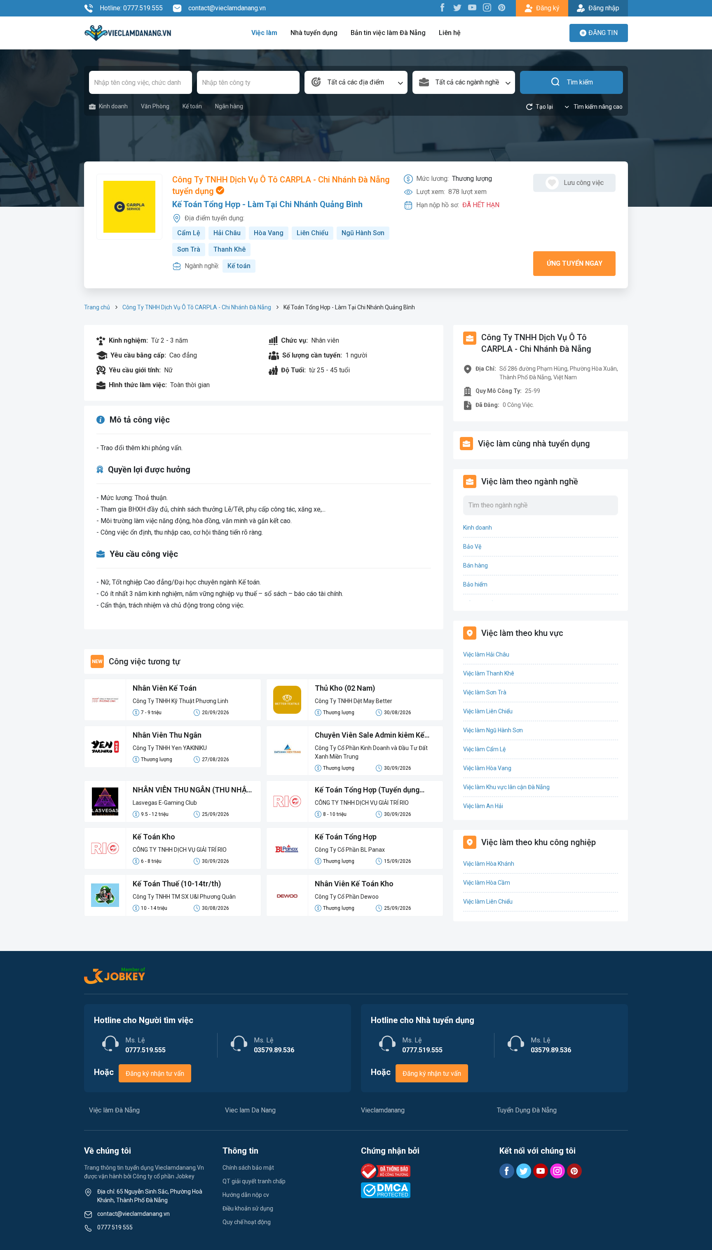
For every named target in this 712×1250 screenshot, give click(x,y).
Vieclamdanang (383, 1110)
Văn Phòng (155, 106)
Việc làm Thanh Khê (488, 673)
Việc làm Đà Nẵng (114, 1110)
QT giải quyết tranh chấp (254, 1181)
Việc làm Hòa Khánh (488, 863)
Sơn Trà (188, 249)
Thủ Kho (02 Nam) (345, 688)
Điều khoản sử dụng (247, 1208)
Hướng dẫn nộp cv (245, 1195)
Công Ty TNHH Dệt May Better (353, 701)
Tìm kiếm (580, 82)
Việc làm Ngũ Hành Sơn (493, 730)
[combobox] (356, 82)
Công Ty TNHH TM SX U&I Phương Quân (184, 896)
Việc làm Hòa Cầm (486, 882)
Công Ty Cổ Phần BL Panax (350, 849)
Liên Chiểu (312, 233)
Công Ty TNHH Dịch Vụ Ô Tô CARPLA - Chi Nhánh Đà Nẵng (196, 307)
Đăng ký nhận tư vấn (155, 1073)
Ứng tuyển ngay (574, 263)
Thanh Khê (229, 249)
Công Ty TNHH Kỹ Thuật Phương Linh (180, 701)
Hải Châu (227, 233)
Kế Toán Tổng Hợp (346, 836)
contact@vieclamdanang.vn (227, 8)
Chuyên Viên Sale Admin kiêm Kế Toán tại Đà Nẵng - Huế (369, 736)
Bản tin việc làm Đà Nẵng (388, 33)
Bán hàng (475, 565)
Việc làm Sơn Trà (484, 692)
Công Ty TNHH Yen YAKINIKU (170, 748)
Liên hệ (450, 33)
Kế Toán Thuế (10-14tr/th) (177, 883)
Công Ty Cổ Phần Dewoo (347, 896)
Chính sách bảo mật (248, 1167)
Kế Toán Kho (154, 836)
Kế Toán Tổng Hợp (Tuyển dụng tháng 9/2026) (367, 790)
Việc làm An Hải (483, 806)
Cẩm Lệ (188, 233)
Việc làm (264, 33)
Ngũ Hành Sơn (363, 233)
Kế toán (192, 106)
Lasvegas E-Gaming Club (165, 802)
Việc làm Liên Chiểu (488, 711)
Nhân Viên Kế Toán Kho (354, 883)
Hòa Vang (268, 233)
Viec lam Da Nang (250, 1110)
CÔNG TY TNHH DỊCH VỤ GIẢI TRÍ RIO (362, 802)
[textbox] (356, 82)
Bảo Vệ (472, 546)
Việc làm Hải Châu (486, 654)
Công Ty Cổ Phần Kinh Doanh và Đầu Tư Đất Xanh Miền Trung (371, 752)
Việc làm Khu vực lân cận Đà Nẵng (506, 787)
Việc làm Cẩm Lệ (484, 749)
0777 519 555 (115, 1227)
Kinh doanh (113, 106)
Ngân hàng (229, 106)
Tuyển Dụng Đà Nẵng (527, 1110)
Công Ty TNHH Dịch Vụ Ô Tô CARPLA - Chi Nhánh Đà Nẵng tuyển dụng (281, 185)
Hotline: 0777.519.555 (131, 8)
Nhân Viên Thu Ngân (167, 735)
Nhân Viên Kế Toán (165, 688)
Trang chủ (97, 307)
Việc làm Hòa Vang (487, 768)
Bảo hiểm (475, 584)
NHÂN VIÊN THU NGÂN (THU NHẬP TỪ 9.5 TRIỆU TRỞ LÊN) (192, 790)
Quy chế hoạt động (246, 1222)
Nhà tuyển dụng (313, 33)
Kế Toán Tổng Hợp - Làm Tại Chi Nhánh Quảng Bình (267, 204)
